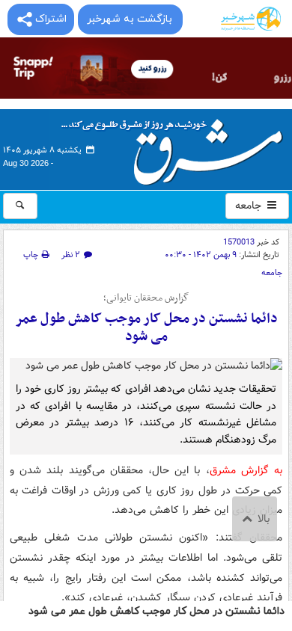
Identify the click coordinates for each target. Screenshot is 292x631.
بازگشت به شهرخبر (129, 19)
